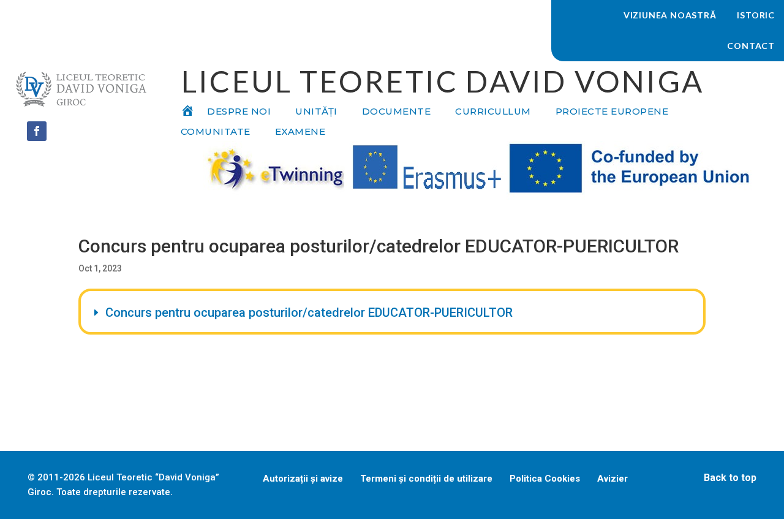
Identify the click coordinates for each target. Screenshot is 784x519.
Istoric (756, 15)
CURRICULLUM (493, 112)
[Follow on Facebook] (37, 131)
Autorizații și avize (303, 478)
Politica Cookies (545, 478)
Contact (751, 45)
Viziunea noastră (670, 15)
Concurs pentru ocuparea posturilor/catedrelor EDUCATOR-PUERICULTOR (309, 312)
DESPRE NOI (239, 112)
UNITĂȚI (316, 112)
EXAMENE (300, 132)
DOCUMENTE (396, 112)
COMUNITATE (216, 132)
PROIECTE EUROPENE (612, 112)
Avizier (612, 478)
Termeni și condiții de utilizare (426, 478)
